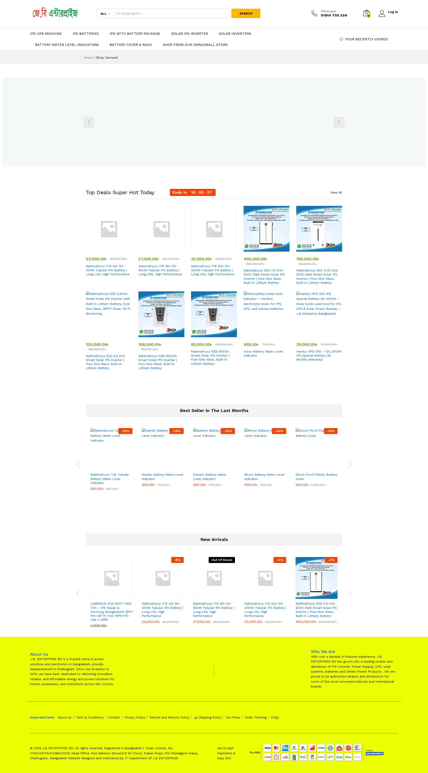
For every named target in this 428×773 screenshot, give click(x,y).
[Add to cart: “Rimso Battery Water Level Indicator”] (260, 467)
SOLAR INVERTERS (235, 33)
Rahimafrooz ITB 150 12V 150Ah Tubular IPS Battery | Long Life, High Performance (160, 270)
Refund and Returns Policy (169, 717)
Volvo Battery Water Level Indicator (263, 353)
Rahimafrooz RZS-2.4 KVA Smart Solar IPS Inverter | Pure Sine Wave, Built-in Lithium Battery (105, 362)
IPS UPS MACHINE (46, 33)
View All (336, 192)
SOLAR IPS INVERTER (189, 33)
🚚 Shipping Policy (208, 717)
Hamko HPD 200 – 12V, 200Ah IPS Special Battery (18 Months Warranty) (319, 355)
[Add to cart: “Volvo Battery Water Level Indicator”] (261, 334)
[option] (214, 122)
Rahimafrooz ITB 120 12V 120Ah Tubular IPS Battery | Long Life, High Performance (107, 270)
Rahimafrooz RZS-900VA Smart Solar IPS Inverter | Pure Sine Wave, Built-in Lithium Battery (210, 357)
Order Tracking (256, 717)
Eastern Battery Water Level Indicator (209, 476)
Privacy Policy (135, 717)
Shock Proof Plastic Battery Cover (316, 476)
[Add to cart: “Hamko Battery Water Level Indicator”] (157, 467)
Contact (114, 717)
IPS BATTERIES (86, 33)
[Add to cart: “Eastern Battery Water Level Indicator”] (209, 467)
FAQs (275, 717)
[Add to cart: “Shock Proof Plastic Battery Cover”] (311, 467)
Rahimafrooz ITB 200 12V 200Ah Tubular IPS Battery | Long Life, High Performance (213, 270)
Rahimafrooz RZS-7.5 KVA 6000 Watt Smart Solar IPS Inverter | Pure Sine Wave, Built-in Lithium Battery (264, 276)
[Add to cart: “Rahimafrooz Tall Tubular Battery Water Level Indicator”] (106, 467)
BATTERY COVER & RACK (131, 45)
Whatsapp (328, 11)
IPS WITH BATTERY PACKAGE (135, 33)
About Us (65, 717)
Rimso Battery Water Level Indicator (264, 476)
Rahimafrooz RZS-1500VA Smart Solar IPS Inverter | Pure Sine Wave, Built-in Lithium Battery (157, 362)
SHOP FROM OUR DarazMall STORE (195, 45)
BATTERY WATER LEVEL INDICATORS (67, 45)
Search (245, 13)
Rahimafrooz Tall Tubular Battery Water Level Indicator (110, 478)
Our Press (233, 717)
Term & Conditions (90, 717)
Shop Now (139, 147)
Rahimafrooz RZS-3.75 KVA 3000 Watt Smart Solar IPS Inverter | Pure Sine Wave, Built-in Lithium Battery (316, 276)
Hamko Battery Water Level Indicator (162, 476)
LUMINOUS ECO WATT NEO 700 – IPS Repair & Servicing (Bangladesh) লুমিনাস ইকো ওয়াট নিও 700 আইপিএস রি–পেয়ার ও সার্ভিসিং (111, 612)
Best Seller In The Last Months (214, 410)
